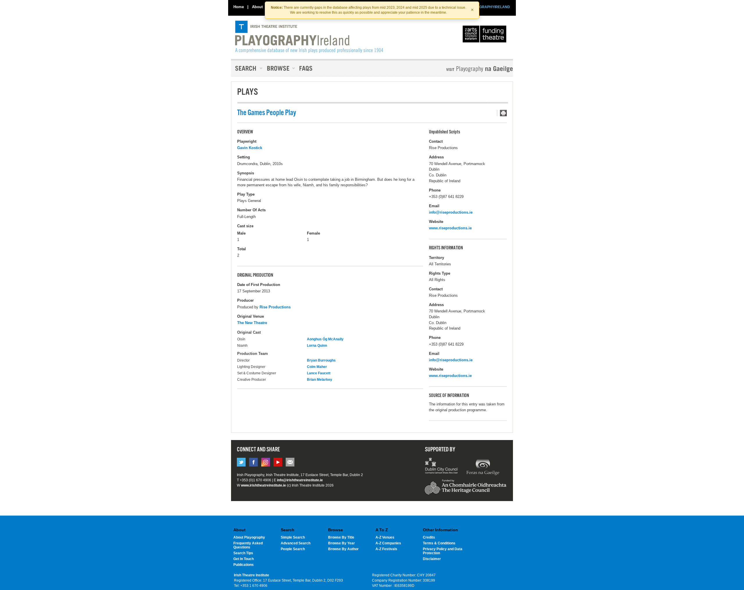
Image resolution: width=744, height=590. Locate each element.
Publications (243, 565)
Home (238, 7)
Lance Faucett (318, 373)
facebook (253, 462)
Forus (482, 466)
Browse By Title (341, 537)
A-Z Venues (384, 537)
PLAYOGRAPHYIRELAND (489, 7)
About (257, 7)
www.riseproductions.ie (450, 228)
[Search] (247, 68)
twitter (241, 462)
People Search (293, 549)
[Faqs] (306, 68)
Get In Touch (243, 559)
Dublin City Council (441, 466)
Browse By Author (343, 549)
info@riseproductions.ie (451, 212)
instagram (265, 462)
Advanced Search (295, 543)
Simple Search (293, 537)
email (290, 462)
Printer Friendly (502, 113)
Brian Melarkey (319, 380)
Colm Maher (317, 367)
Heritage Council (465, 490)
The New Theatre (252, 323)
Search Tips (243, 553)
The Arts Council (486, 35)
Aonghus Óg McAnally (325, 339)
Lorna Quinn (317, 346)
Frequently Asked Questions (248, 545)
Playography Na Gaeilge (463, 69)
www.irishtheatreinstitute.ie (263, 485)
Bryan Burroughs (321, 360)
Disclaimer (432, 559)
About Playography (249, 537)
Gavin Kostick (249, 148)
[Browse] (279, 68)
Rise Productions (275, 307)
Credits (429, 537)
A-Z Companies (388, 543)
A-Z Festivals (386, 549)
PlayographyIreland (309, 36)
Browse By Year (341, 543)
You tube (277, 462)
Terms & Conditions (439, 543)
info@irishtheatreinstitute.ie (300, 480)
